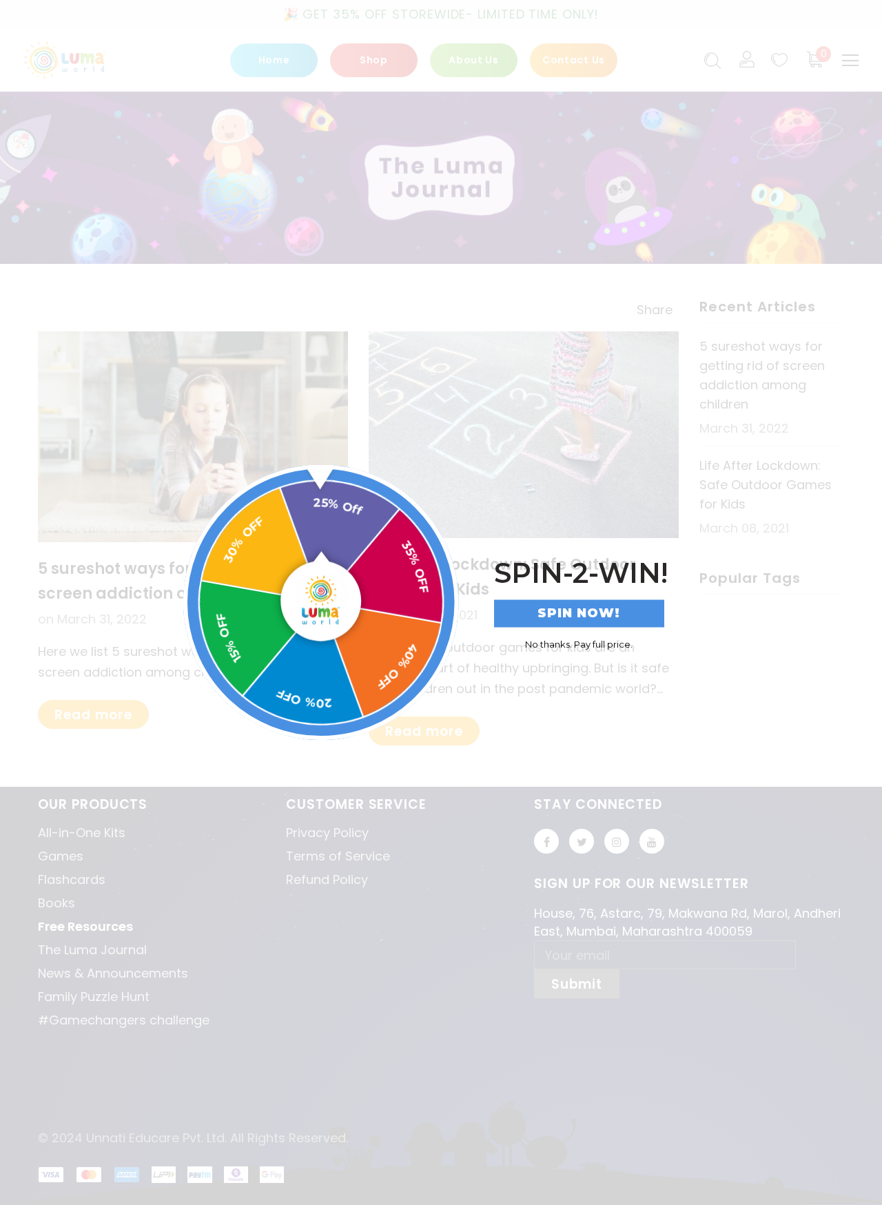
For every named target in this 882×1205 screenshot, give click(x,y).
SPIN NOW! (578, 613)
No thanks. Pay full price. (579, 643)
